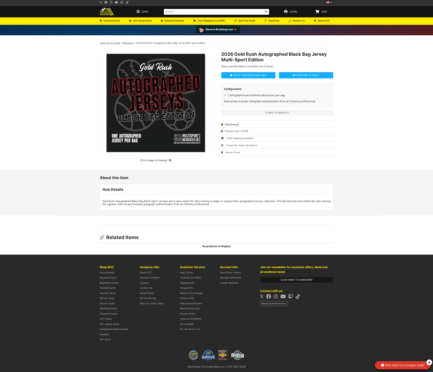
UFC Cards (106, 318)
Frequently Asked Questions (241, 145)
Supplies (104, 334)
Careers (144, 282)
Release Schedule (149, 277)
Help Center (186, 272)
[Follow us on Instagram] (112, 3)
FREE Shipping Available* (240, 138)
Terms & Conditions (190, 318)
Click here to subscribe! (297, 279)
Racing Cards (107, 298)
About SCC (146, 272)
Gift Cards (105, 339)
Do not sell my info (190, 329)
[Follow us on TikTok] (299, 297)
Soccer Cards (107, 303)
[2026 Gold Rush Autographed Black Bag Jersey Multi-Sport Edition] (155, 151)
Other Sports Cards (110, 43)
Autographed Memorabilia (114, 329)
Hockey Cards (108, 293)
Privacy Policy (188, 313)
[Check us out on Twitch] (123, 3)
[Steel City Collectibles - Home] (107, 11)
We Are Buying (148, 298)
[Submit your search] (266, 11)
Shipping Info (187, 282)
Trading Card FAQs (190, 277)
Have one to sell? (307, 75)
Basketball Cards (109, 282)
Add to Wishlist (278, 112)
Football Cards (108, 288)
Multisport (128, 43)
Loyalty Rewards (229, 282)
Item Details (112, 189)
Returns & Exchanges (191, 293)
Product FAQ (187, 298)
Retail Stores (147, 293)
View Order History (230, 272)
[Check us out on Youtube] (117, 3)
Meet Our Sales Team (152, 303)
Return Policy (232, 152)
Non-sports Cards (109, 324)
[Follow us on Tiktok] (128, 3)
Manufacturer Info (190, 308)
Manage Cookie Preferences (274, 304)
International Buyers (191, 303)
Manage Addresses (230, 277)
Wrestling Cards (108, 308)
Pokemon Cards (108, 313)
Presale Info (186, 288)
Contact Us (146, 288)
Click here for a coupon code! (404, 365)
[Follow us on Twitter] (101, 3)
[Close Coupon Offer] (429, 362)
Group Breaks (107, 272)
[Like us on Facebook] (107, 3)
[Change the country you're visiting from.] (329, 2)
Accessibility (187, 324)
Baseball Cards (108, 277)
